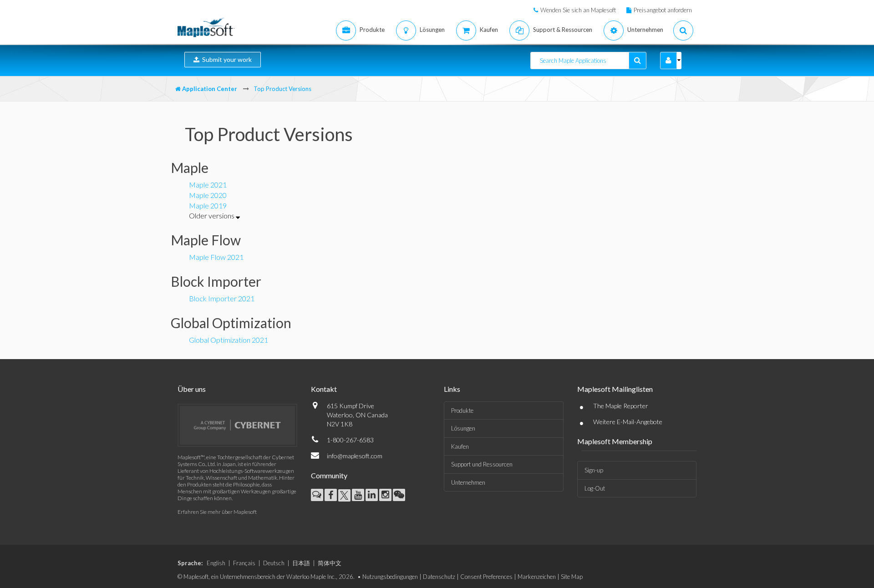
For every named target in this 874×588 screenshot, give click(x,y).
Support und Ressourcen (482, 464)
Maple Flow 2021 (216, 257)
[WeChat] (399, 495)
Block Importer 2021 (221, 298)
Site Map (572, 576)
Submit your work (225, 59)
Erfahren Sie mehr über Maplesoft (217, 511)
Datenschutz (439, 576)
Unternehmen (468, 482)
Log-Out (594, 488)
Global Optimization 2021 (228, 339)
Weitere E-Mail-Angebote (627, 422)
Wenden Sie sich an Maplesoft (578, 10)
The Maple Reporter (620, 406)
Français (244, 563)
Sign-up (593, 470)
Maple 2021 (208, 184)
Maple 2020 (208, 195)
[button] (668, 60)
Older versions (212, 215)
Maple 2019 (208, 205)
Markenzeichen (537, 576)
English (216, 563)
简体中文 (329, 563)
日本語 (301, 563)
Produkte (462, 410)
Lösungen (463, 428)
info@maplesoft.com (354, 456)
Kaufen (460, 446)
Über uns (192, 389)
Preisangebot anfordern (663, 10)
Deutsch (274, 563)
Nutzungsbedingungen (390, 576)
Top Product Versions (282, 88)
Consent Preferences (486, 576)
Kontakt (324, 389)
